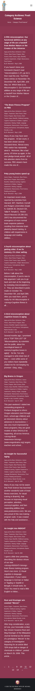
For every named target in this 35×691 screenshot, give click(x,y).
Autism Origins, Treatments (11, 177)
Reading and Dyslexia (10, 127)
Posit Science (8, 61)
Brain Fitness (19, 113)
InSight (19, 59)
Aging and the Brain (9, 52)
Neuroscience (25, 59)
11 (26, 667)
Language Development (10, 474)
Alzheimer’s (18, 52)
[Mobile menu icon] (31, 5)
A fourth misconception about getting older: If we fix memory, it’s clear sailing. (17, 249)
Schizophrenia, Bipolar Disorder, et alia (14, 479)
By (9, 63)
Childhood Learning (23, 118)
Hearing (14, 123)
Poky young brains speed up (16, 174)
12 (30, 667)
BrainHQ (23, 56)
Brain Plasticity (18, 465)
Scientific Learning (18, 398)
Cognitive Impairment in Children (13, 120)
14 (18, 670)
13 (13, 670)
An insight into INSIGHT (14, 528)
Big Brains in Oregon (13, 376)
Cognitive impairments (10, 59)
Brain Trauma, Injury (14, 56)
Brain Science (17, 116)
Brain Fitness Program (15, 54)
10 (21, 667)
